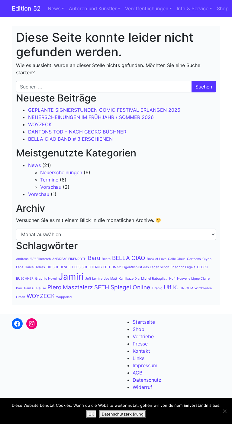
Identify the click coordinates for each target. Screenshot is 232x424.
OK (91, 414)
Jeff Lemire (93, 279)
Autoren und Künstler (93, 8)
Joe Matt (110, 279)
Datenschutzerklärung (122, 414)
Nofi (172, 279)
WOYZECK (40, 124)
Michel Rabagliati (154, 279)
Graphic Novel (46, 279)
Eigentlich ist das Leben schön (145, 267)
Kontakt (141, 351)
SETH (101, 287)
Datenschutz (147, 380)
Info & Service (192, 8)
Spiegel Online (130, 287)
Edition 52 (26, 8)
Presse (140, 344)
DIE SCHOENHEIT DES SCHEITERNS (74, 267)
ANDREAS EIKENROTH (69, 259)
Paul (19, 288)
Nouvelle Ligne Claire (193, 279)
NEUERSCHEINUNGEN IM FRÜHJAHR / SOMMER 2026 (91, 117)
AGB (137, 373)
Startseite (144, 322)
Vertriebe (143, 336)
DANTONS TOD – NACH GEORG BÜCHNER (77, 132)
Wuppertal (64, 297)
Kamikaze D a (129, 279)
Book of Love (156, 259)
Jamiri (71, 276)
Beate (106, 259)
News (54, 8)
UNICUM (186, 288)
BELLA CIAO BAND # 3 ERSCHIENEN (70, 139)
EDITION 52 (112, 267)
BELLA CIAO (128, 258)
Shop (223, 8)
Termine (49, 180)
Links (138, 358)
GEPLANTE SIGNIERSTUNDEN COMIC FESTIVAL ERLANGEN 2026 (104, 110)
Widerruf (142, 387)
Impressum (145, 365)
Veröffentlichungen (146, 8)
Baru (94, 258)
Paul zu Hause (35, 288)
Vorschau (50, 187)
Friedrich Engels (183, 267)
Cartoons (194, 259)
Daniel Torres (35, 267)
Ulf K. (171, 287)
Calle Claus (176, 259)
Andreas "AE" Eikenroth (33, 259)
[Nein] (224, 411)
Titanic (157, 288)
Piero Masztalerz (70, 287)
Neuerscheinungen (61, 172)
